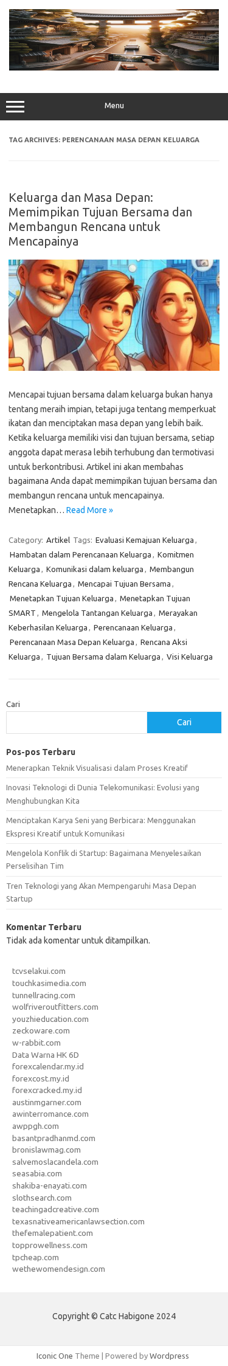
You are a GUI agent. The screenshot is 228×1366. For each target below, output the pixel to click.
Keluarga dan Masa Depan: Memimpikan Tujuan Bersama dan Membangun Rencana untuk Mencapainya (100, 219)
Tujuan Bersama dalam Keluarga (103, 656)
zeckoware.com (41, 1030)
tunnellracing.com (43, 995)
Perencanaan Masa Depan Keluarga (72, 642)
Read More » (89, 510)
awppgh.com (35, 1126)
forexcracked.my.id (47, 1090)
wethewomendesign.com (58, 1269)
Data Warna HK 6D (45, 1055)
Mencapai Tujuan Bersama (124, 583)
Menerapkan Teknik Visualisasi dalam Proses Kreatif (97, 768)
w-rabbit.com (36, 1042)
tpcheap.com (35, 1257)
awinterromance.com (50, 1114)
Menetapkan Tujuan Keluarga (62, 598)
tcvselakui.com (39, 971)
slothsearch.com (42, 1197)
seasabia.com (37, 1173)
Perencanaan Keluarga (133, 627)
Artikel (58, 540)
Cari (13, 704)
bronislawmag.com (46, 1149)
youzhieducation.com (50, 1019)
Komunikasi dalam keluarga (94, 569)
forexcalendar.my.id (48, 1066)
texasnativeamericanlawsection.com (78, 1221)
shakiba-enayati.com (49, 1185)
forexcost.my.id (40, 1078)
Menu (114, 105)
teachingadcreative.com (55, 1209)
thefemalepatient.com (52, 1233)
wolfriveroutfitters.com (55, 1007)
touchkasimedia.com (49, 983)
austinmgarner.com (46, 1102)
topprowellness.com (50, 1245)
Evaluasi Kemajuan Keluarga (144, 540)
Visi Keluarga (190, 656)
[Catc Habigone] (114, 67)
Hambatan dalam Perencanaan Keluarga (80, 554)
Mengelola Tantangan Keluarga (97, 613)
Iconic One (54, 1355)
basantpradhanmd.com (53, 1138)
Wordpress (169, 1355)
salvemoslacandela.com (55, 1162)
